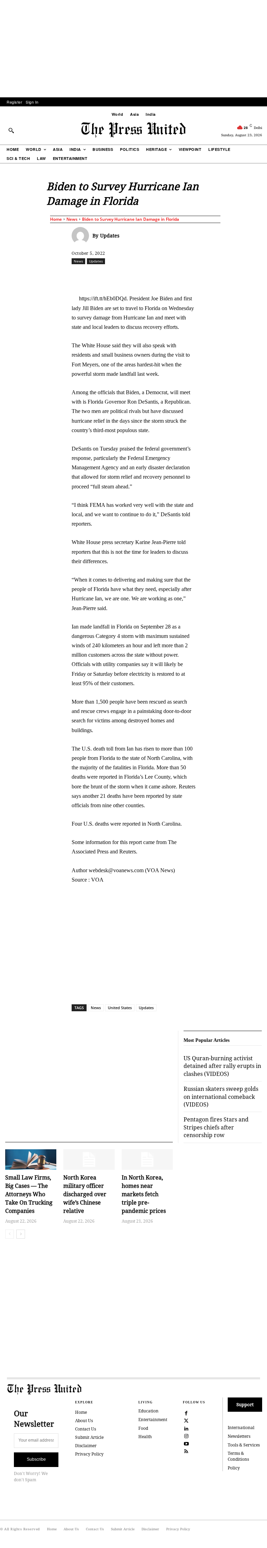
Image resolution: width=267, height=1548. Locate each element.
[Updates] (82, 235)
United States (120, 1007)
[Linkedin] (185, 276)
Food (143, 1428)
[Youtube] (186, 1443)
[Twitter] (186, 1420)
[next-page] (20, 1234)
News (72, 219)
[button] (11, 130)
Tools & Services (244, 1445)
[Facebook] (121, 276)
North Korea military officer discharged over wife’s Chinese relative (84, 1194)
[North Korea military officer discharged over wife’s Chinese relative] (88, 1159)
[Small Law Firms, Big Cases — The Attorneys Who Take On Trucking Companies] (30, 1159)
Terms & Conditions (238, 1456)
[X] (137, 276)
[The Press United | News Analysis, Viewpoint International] (133, 130)
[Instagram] (186, 1435)
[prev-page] (9, 1234)
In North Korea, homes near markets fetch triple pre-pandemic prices (144, 1194)
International (241, 1428)
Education (148, 1411)
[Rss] (186, 1451)
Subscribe (36, 1459)
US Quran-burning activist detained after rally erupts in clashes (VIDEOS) (222, 1066)
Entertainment (152, 1420)
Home (56, 219)
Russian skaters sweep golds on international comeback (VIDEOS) (221, 1096)
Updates (109, 235)
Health (145, 1437)
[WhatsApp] (169, 276)
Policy (234, 1468)
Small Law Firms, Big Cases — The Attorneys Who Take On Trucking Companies (28, 1194)
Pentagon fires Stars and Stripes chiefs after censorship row (216, 1127)
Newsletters (239, 1436)
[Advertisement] (133, 48)
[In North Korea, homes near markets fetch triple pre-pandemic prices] (147, 1159)
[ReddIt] (153, 276)
